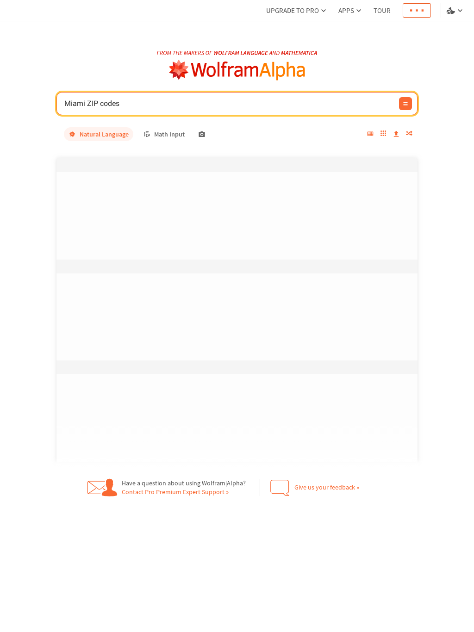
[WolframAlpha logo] (237, 70)
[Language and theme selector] (455, 11)
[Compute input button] (405, 103)
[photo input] (201, 134)
